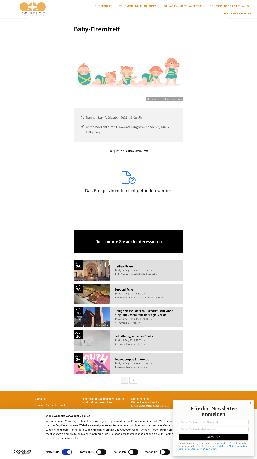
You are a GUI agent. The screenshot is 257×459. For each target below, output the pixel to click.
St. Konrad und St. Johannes (138, 6)
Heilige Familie (102, 6)
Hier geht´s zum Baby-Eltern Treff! (129, 151)
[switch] (101, 452)
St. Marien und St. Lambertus (183, 6)
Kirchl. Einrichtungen (236, 13)
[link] (103, 6)
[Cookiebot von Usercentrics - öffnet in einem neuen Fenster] (22, 452)
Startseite (40, 398)
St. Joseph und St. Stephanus (229, 6)
